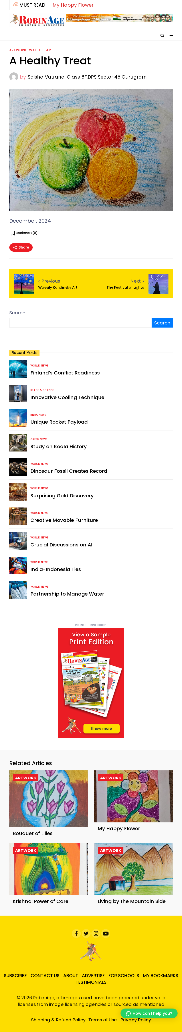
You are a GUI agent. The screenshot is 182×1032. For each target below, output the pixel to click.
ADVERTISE (93, 975)
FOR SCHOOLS (124, 975)
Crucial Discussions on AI (61, 544)
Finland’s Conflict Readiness (65, 372)
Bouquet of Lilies (33, 833)
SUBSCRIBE (15, 975)
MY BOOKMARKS (160, 975)
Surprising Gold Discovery (62, 495)
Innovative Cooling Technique (67, 397)
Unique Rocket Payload (59, 422)
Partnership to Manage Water (67, 593)
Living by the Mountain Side (132, 901)
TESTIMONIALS (91, 982)
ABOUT (70, 975)
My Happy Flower (73, 5)
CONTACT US (45, 975)
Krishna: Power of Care (40, 901)
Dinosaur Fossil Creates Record (68, 471)
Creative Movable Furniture (64, 520)
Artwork (18, 50)
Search (17, 313)
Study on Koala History (58, 446)
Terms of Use (102, 1020)
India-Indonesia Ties (55, 569)
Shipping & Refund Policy (58, 1020)
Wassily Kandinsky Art (57, 287)
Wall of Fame (41, 50)
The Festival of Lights (125, 287)
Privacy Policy (136, 1020)
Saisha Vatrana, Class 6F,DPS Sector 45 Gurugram (87, 77)
